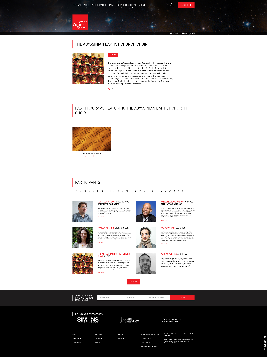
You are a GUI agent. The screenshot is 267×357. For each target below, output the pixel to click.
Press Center (76, 338)
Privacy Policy (146, 338)
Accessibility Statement (149, 347)
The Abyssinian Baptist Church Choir (114, 255)
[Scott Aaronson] (82, 211)
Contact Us (122, 334)
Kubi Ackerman (174, 254)
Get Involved (76, 342)
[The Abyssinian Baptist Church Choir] (82, 263)
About (74, 334)
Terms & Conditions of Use (150, 334)
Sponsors (98, 334)
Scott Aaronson (113, 203)
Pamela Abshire (113, 228)
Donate (97, 342)
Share (114, 88)
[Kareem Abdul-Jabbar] (146, 211)
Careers (121, 338)
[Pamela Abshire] (82, 237)
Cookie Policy (145, 342)
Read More (101, 217)
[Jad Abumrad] (146, 237)
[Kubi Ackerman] (146, 263)
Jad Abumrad (174, 228)
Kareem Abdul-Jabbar (177, 203)
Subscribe (186, 5)
